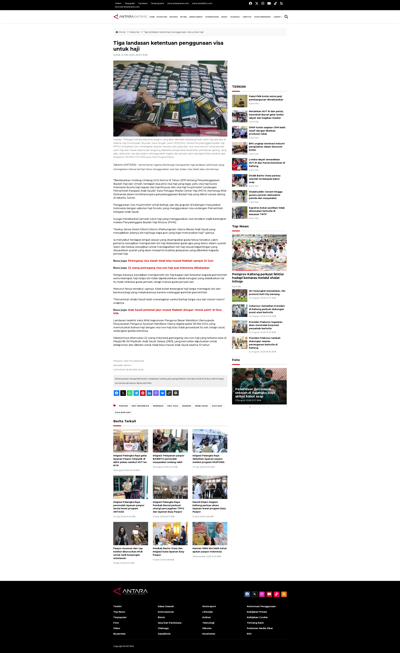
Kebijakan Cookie (257, 617)
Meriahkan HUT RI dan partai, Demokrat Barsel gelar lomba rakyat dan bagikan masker (266, 114)
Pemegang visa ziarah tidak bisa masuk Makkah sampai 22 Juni (170, 260)
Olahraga (235, 17)
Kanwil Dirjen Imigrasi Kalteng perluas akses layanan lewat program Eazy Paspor (209, 507)
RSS (249, 633)
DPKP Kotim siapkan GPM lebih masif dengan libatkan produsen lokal (267, 130)
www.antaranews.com (178, 3)
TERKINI (239, 87)
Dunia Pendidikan (262, 17)
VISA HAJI (217, 406)
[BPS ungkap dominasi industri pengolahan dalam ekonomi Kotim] (239, 148)
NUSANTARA (162, 17)
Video (116, 628)
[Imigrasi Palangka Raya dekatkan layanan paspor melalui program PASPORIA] (209, 440)
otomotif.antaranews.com (127, 7)
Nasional (135, 32)
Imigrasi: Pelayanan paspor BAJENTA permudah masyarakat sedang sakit (168, 459)
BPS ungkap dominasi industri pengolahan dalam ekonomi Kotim (267, 147)
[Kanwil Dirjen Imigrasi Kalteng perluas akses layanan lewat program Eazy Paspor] (209, 487)
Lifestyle (247, 17)
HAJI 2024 (172, 406)
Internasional (212, 17)
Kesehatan (208, 633)
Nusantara (119, 633)
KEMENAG (158, 406)
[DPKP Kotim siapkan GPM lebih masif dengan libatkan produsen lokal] (239, 131)
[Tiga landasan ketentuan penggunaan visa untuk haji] (259, 252)
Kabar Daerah (195, 17)
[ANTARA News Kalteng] (130, 16)
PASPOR (123, 406)
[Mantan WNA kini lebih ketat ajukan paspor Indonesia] (209, 533)
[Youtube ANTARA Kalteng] (269, 3)
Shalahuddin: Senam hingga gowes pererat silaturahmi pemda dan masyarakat (265, 195)
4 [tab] (264, 406)
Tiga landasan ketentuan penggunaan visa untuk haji (173, 32)
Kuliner (206, 617)
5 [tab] (268, 406)
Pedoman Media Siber (260, 628)
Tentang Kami (157, 3)
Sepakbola (164, 633)
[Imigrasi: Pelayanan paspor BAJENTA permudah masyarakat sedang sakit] (170, 440)
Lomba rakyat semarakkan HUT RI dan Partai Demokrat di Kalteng (267, 163)
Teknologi (208, 622)
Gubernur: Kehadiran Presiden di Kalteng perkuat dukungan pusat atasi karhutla (267, 309)
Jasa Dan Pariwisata (169, 622)
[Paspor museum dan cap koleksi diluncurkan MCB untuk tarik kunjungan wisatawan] (130, 533)
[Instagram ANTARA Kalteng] (262, 3)
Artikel (183, 17)
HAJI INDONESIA (140, 406)
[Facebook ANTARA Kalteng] (250, 3)
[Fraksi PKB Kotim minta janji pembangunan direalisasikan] (239, 100)
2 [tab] (254, 406)
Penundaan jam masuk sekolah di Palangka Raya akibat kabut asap (255, 392)
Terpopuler (130, 3)
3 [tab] (259, 406)
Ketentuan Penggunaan (261, 606)
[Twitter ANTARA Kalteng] (256, 3)
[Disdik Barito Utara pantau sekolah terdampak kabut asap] (239, 180)
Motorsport (209, 606)
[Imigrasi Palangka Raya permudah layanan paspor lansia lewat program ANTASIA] (130, 487)
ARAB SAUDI (201, 406)
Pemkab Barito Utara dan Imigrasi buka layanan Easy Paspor (168, 551)
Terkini (118, 3)
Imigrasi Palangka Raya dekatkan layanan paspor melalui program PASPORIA (208, 459)
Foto (236, 360)
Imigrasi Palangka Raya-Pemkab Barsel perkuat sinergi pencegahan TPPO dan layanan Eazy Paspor (168, 507)
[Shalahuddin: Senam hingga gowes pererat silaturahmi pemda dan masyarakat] (239, 196)
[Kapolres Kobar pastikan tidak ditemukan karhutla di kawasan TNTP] (239, 212)
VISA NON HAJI (123, 412)
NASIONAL (173, 17)
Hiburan (207, 628)
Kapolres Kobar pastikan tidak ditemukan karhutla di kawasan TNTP (267, 211)
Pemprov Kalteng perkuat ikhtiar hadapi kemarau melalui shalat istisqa (258, 277)
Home (122, 32)
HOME (152, 17)
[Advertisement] (259, 59)
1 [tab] (250, 406)
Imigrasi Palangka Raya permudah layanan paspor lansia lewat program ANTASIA (128, 507)
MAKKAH (186, 406)
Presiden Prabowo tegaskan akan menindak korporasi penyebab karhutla (265, 325)
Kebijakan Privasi (257, 611)
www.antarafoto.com (202, 3)
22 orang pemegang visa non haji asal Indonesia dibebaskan (169, 267)
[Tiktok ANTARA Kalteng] (275, 3)
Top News (143, 3)
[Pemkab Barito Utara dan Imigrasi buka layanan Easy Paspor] (170, 533)
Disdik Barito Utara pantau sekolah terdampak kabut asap (264, 179)
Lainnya (276, 17)
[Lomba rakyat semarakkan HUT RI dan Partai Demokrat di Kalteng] (239, 164)
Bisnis (224, 17)
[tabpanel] (259, 386)
